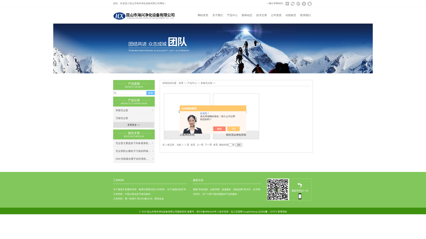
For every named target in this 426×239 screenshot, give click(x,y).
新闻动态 (247, 15)
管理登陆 (282, 211)
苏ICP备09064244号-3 (207, 211)
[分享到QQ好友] (309, 3)
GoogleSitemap (250, 211)
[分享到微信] (292, 3)
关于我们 (217, 15)
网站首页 (203, 15)
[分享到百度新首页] (304, 3)
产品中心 (232, 15)
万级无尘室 (122, 118)
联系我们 (305, 15)
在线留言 (291, 15)
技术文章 (261, 15)
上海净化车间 (187, 134)
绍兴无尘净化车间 (236, 134)
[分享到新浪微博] (298, 3)
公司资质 (276, 15)
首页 (181, 83)
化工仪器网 (236, 211)
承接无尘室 (122, 110)
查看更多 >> (133, 125)
